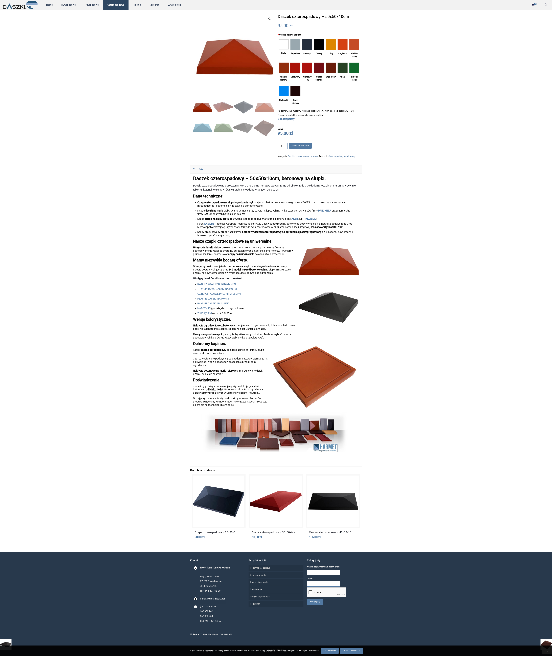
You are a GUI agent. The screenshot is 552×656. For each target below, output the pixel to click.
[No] (548, 650)
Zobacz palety (286, 118)
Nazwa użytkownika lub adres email (323, 567)
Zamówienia (256, 589)
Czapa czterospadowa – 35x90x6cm (217, 532)
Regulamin (255, 604)
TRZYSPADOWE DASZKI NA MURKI (217, 288)
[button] (269, 18)
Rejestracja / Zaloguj (260, 568)
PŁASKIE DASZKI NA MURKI (213, 298)
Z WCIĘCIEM (204, 313)
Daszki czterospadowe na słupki (303, 156)
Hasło (310, 578)
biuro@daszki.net (216, 598)
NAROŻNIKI (204, 308)
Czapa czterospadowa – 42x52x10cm (332, 532)
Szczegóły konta (258, 575)
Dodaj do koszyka (300, 145)
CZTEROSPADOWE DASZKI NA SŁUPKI (219, 293)
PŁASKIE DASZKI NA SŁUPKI (213, 303)
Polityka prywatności (260, 596)
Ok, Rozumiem (330, 651)
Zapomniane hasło (259, 582)
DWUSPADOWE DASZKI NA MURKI (216, 283)
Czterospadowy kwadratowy (341, 156)
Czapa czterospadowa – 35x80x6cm (274, 532)
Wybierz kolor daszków (289, 35)
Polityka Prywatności (351, 651)
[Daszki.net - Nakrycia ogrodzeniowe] (20, 5)
